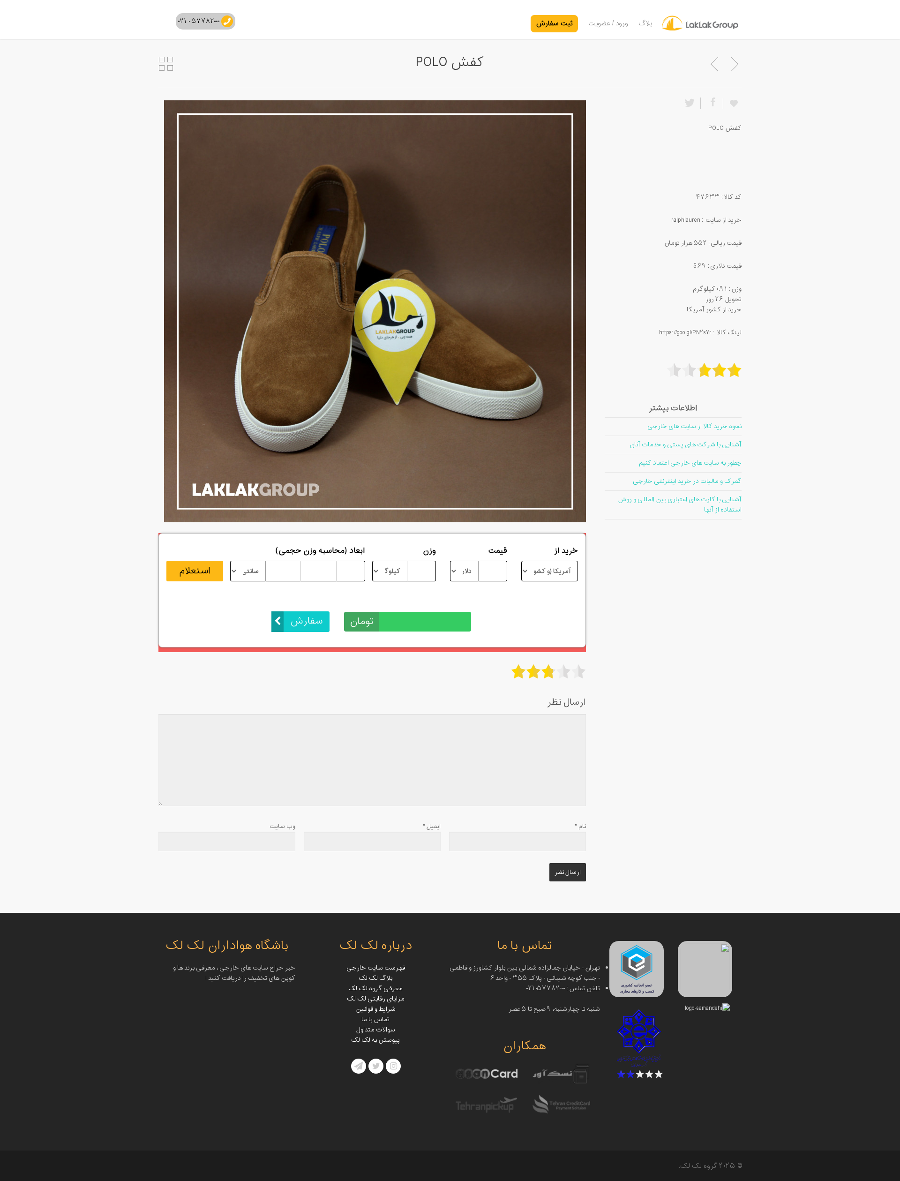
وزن (429, 551)
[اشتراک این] (711, 103)
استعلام (194, 571)
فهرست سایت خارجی (375, 968)
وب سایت (282, 826)
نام (580, 826)
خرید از (566, 551)
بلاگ (645, 23)
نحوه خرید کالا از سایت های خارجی (694, 426)
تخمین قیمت (450, 601)
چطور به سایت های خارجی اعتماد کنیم (690, 463)
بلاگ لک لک (375, 978)
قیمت (497, 551)
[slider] (548, 671)
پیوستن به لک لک (375, 1040)
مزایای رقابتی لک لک (376, 999)
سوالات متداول (375, 1030)
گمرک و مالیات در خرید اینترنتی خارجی (687, 481)
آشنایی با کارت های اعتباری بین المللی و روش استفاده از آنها (680, 505)
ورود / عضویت (608, 23)
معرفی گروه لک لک (375, 988)
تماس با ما (375, 1019)
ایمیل (432, 826)
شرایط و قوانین (376, 1009)
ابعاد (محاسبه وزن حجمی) (320, 551)
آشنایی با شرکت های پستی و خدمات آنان (686, 445)
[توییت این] (691, 103)
